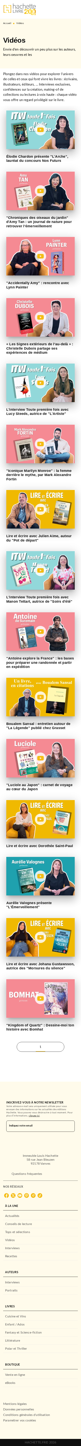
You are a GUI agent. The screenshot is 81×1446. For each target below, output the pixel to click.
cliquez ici (34, 1115)
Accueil (7, 23)
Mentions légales (15, 1403)
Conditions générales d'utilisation (26, 1415)
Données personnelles (18, 1409)
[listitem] (6, 1195)
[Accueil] (19, 9)
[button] (50, 1047)
